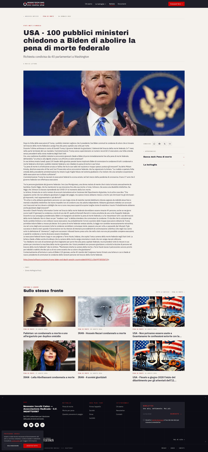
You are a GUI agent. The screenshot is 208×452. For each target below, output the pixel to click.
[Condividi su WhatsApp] (154, 144)
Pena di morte (67, 407)
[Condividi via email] (170, 144)
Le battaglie (99, 4)
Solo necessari (13, 446)
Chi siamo (88, 4)
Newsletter (120, 410)
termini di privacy (157, 420)
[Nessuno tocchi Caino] (34, 4)
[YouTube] (31, 425)
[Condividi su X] (165, 144)
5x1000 (92, 418)
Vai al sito (179, 439)
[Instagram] (42, 425)
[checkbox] (144, 420)
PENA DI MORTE (48, 16)
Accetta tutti (32, 446)
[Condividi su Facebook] (159, 144)
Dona (91, 414)
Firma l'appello (95, 407)
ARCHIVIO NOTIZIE (31, 16)
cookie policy (15, 441)
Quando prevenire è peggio (72, 414)
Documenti (122, 4)
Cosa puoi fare (175, 4)
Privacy (164, 448)
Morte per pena (68, 410)
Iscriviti (92, 410)
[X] (25, 425)
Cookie (173, 448)
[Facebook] (37, 425)
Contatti (119, 414)
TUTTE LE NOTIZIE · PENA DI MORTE (170, 292)
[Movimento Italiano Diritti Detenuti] (45, 439)
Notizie (112, 4)
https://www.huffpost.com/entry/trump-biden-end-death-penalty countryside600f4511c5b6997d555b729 (65, 259)
